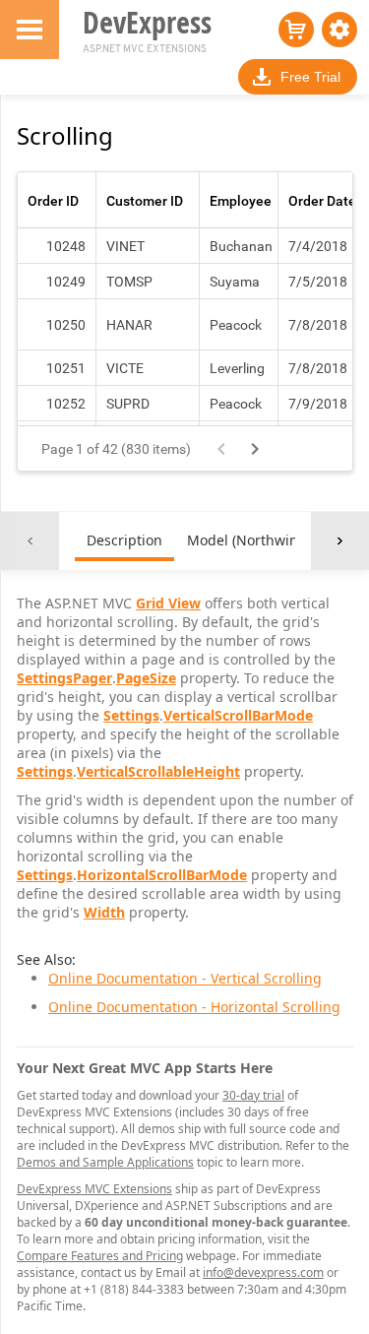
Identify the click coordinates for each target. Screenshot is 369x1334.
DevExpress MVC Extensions (94, 1188)
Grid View (168, 603)
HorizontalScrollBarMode (162, 874)
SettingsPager (64, 677)
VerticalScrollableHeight (158, 771)
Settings (131, 715)
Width (104, 912)
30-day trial (253, 1095)
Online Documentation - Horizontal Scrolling (194, 1006)
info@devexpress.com (263, 1272)
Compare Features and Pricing (100, 1255)
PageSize (146, 677)
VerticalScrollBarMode (238, 715)
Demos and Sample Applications (105, 1162)
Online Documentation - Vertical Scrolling (185, 978)
